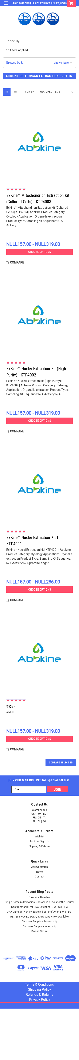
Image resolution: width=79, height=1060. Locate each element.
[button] (39, 62)
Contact (39, 876)
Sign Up (56, 9)
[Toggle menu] (6, 6)
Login (44, 9)
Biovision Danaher (39, 897)
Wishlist (39, 836)
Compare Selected (60, 762)
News (39, 871)
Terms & (39, 984)
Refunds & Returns (39, 995)
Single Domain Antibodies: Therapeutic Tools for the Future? (39, 902)
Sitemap (40, 1005)
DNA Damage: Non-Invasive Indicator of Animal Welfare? (39, 911)
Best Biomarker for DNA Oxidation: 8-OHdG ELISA (39, 907)
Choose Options (39, 252)
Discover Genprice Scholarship (39, 921)
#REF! (11, 706)
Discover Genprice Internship (39, 926)
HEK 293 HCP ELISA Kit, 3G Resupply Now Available (39, 916)
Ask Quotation (39, 866)
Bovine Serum (39, 931)
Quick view (41, 176)
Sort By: (29, 91)
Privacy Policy (39, 1000)
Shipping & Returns (39, 846)
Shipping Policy (39, 989)
